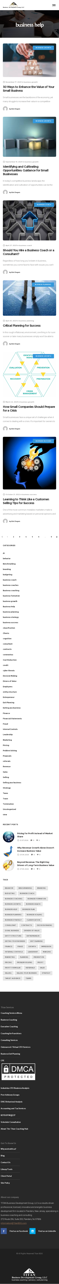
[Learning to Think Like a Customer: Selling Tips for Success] (29, 463)
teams (28, 978)
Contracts (26, 925)
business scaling (34, 915)
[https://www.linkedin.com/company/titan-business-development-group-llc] (44, 1231)
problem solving (24, 962)
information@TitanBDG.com (14, 1223)
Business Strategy (13, 920)
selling (8, 973)
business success (10, 622)
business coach (9, 580)
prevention (39, 957)
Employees (7, 687)
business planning (11, 612)
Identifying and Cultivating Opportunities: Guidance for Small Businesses (25, 170)
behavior (6, 558)
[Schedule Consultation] (29, 1122)
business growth (10, 601)
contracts (7, 649)
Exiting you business (12, 708)
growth (32, 946)
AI (4, 553)
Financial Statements (12, 719)
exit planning (36, 941)
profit (41, 962)
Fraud (5, 724)
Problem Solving (10, 751)
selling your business (27, 973)
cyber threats (9, 670)
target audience (12, 978)
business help (11, 909)
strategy (46, 973)
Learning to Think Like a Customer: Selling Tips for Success (26, 501)
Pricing (6, 745)
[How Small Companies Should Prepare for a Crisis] (29, 374)
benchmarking (25, 888)
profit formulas (12, 968)
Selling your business (12, 783)
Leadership (8, 734)
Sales (5, 772)
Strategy (7, 788)
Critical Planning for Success (22, 325)
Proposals (7, 756)
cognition (7, 638)
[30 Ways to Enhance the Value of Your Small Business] (29, 60)
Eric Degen (14, 109)
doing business (12, 931)
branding (7, 569)
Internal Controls (10, 729)
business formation (11, 596)
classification (9, 628)
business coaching (13, 899)
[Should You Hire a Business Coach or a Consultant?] (29, 220)
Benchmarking (9, 564)
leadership (33, 952)
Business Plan (28, 909)
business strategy (10, 617)
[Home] (29, 1274)
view (5, 814)
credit (5, 665)
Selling (6, 777)
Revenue (6, 766)
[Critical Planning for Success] (29, 298)
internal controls (14, 952)
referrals (6, 761)
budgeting (7, 575)
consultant (7, 644)
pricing (8, 962)
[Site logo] (13, 5)
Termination (8, 804)
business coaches (10, 585)
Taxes (5, 793)
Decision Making (10, 676)
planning (24, 957)
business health (33, 904)
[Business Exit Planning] (29, 1053)
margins (47, 952)
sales (42, 968)
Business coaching (11, 590)
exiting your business (15, 941)
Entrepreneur (8, 697)
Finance (6, 713)
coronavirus (8, 655)
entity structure (10, 692)
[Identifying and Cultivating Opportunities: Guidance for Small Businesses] (29, 137)
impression (46, 946)
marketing (10, 957)
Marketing (7, 740)
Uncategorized (9, 809)
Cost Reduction (9, 660)
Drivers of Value (9, 681)
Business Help (9, 606)
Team (5, 799)
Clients (6, 633)
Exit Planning (8, 702)
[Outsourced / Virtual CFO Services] (29, 1047)
